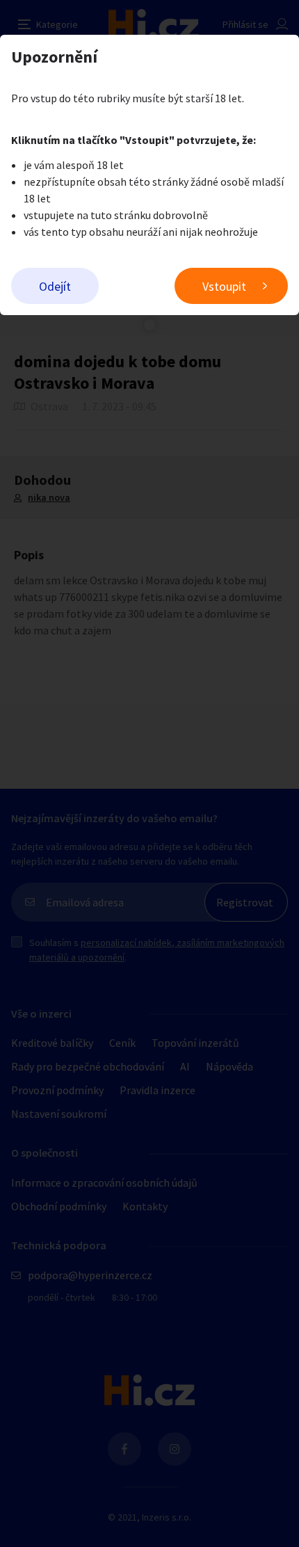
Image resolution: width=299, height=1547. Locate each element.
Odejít (55, 286)
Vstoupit (224, 286)
